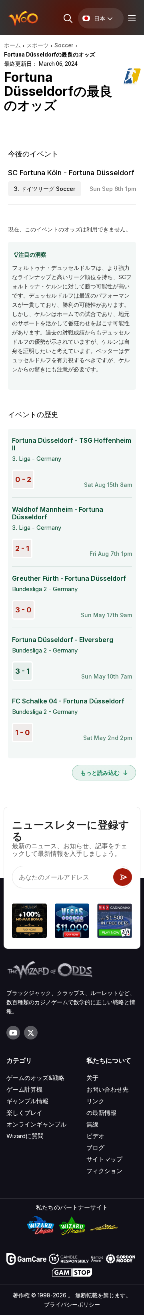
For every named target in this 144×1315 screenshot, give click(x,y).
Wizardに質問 (25, 1136)
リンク (95, 1101)
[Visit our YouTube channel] (13, 1032)
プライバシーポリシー (72, 1304)
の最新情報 (101, 1112)
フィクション (104, 1171)
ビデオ (95, 1136)
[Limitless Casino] (29, 922)
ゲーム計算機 (24, 1089)
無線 (92, 1124)
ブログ (95, 1147)
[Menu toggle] (131, 18)
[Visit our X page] (31, 1032)
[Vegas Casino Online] (72, 922)
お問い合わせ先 (107, 1089)
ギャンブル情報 (27, 1101)
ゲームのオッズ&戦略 (35, 1078)
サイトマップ (104, 1159)
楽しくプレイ (24, 1112)
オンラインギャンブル (36, 1124)
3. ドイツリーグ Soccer (44, 188)
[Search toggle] (67, 18)
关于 (92, 1078)
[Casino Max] (114, 922)
